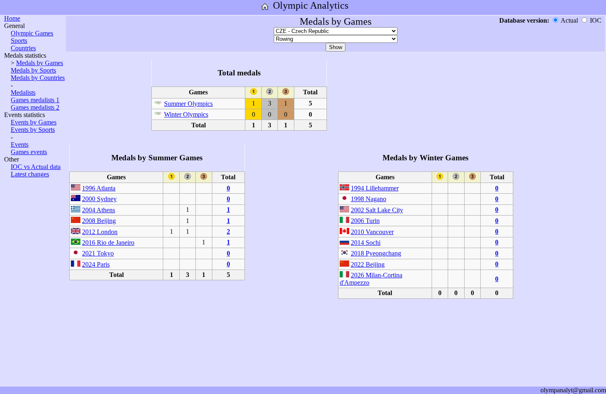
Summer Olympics (188, 103)
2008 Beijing (99, 220)
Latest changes (30, 174)
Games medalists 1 (35, 99)
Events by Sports (33, 129)
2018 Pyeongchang (376, 253)
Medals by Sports (33, 70)
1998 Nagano (368, 198)
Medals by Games (39, 62)
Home (12, 18)
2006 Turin (365, 220)
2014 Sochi (366, 242)
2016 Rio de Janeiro (108, 242)
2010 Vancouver (372, 231)
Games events (29, 151)
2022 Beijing (368, 264)
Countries (23, 48)
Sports (19, 40)
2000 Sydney (99, 198)
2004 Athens (98, 209)
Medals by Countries (38, 77)
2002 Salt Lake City (377, 209)
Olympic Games (32, 33)
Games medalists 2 (35, 107)
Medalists (23, 92)
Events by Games (33, 122)
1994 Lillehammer (375, 188)
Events (19, 144)
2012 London (99, 231)
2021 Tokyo (98, 253)
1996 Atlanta (98, 188)
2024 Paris (96, 264)
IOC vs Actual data (36, 166)
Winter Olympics (186, 114)
